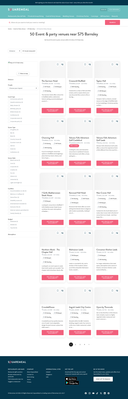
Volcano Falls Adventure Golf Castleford (79, 139)
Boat (11, 136)
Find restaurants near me (15, 379)
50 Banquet (47, 201)
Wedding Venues (68, 16)
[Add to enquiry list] (62, 64)
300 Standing (48, 148)
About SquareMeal (32, 372)
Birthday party (14, 108)
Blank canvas (14, 160)
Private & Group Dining (36, 16)
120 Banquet (58, 87)
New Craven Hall (103, 192)
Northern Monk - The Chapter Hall (51, 251)
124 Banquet (102, 255)
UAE (47, 377)
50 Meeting (75, 199)
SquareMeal (18, 10)
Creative (12, 170)
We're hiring (30, 377)
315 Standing (47, 317)
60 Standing (75, 317)
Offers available (74, 146)
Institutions (13, 152)
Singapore (49, 374)
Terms (29, 379)
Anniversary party (15, 99)
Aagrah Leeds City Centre (80, 307)
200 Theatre (85, 199)
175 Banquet (58, 313)
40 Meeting (102, 199)
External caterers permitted (18, 210)
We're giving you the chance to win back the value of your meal (64, 3)
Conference (13, 115)
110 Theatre (58, 143)
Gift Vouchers (105, 16)
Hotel (12, 149)
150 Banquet (75, 203)
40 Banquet (85, 313)
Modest (12, 224)
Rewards (115, 16)
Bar (11, 133)
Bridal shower (14, 112)
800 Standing (75, 87)
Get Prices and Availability (52, 110)
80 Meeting (102, 87)
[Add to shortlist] (58, 64)
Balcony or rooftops (16, 194)
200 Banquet (102, 91)
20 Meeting (47, 143)
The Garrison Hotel (50, 80)
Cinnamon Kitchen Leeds (106, 249)
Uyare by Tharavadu (104, 307)
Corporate (13, 166)
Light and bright (15, 183)
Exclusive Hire (14, 207)
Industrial (13, 179)
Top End (12, 228)
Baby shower (14, 105)
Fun (11, 173)
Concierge (94, 16)
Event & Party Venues (53, 16)
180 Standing (47, 262)
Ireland (48, 372)
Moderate (13, 221)
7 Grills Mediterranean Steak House (51, 194)
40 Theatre (47, 87)
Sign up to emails (103, 379)
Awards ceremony (15, 102)
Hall (11, 146)
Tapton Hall (101, 80)
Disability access (15, 200)
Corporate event (15, 118)
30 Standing (47, 91)
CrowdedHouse (48, 307)
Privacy (29, 382)
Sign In (103, 10)
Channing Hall (48, 137)
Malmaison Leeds (76, 249)
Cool (11, 163)
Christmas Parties (82, 16)
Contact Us (30, 374)
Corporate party (15, 121)
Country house (14, 139)
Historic (12, 176)
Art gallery (13, 130)
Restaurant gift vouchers (15, 372)
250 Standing (102, 95)
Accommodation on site (17, 191)
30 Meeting (75, 313)
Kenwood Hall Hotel (77, 192)
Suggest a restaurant (14, 381)
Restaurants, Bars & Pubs (17, 16)
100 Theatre (113, 87)
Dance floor (13, 197)
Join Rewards (114, 10)
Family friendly (14, 213)
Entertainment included (17, 204)
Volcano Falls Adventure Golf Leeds (106, 139)
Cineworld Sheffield (77, 80)
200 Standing (102, 207)
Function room (14, 142)
